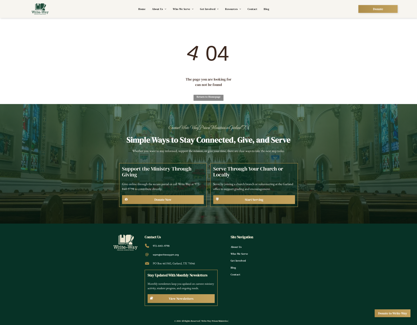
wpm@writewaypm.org (166, 254)
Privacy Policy (236, 321)
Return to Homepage (209, 96)
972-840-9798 (161, 245)
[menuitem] (142, 9)
